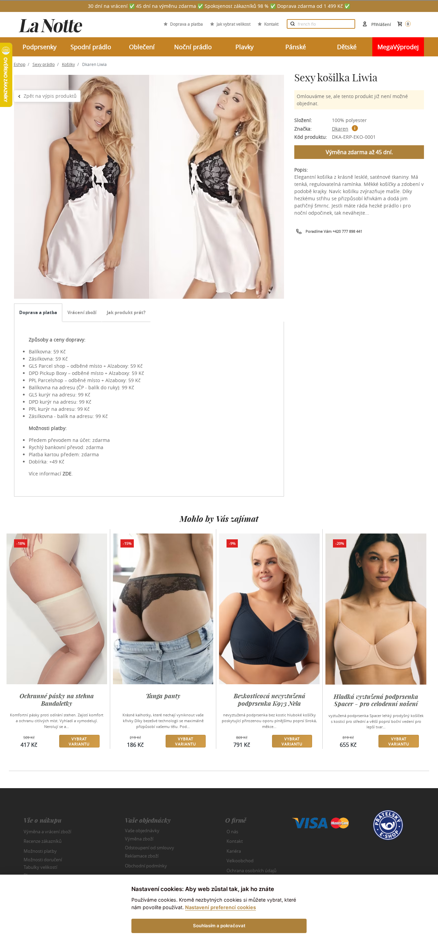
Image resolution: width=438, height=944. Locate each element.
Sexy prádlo (44, 64)
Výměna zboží (139, 839)
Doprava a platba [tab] (38, 312)
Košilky (68, 64)
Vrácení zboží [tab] (81, 312)
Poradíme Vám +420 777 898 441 (334, 231)
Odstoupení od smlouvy (149, 847)
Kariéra (234, 851)
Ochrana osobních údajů (251, 870)
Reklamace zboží (141, 856)
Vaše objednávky (142, 830)
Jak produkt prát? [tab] (126, 312)
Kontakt (271, 24)
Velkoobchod (240, 861)
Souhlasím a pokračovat (219, 925)
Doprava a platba (186, 24)
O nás (232, 831)
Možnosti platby (40, 851)
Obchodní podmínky (146, 866)
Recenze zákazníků (43, 841)
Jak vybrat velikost (233, 24)
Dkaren (340, 128)
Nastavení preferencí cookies (220, 907)
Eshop (19, 64)
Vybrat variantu (79, 741)
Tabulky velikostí (40, 867)
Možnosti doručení (43, 860)
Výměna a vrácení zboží (47, 831)
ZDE (67, 473)
